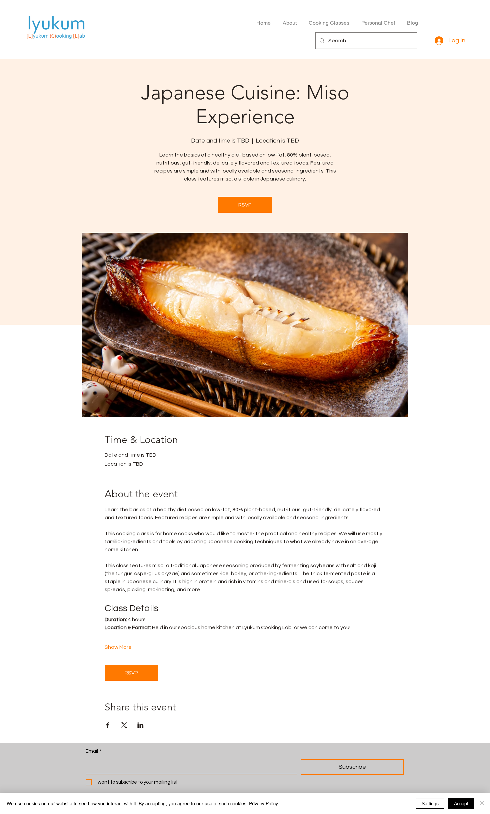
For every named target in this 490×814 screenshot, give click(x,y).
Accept (461, 803)
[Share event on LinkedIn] (140, 725)
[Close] (482, 803)
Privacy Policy (263, 803)
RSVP (245, 204)
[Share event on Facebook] (108, 725)
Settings (430, 803)
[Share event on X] (124, 725)
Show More (118, 647)
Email (93, 751)
